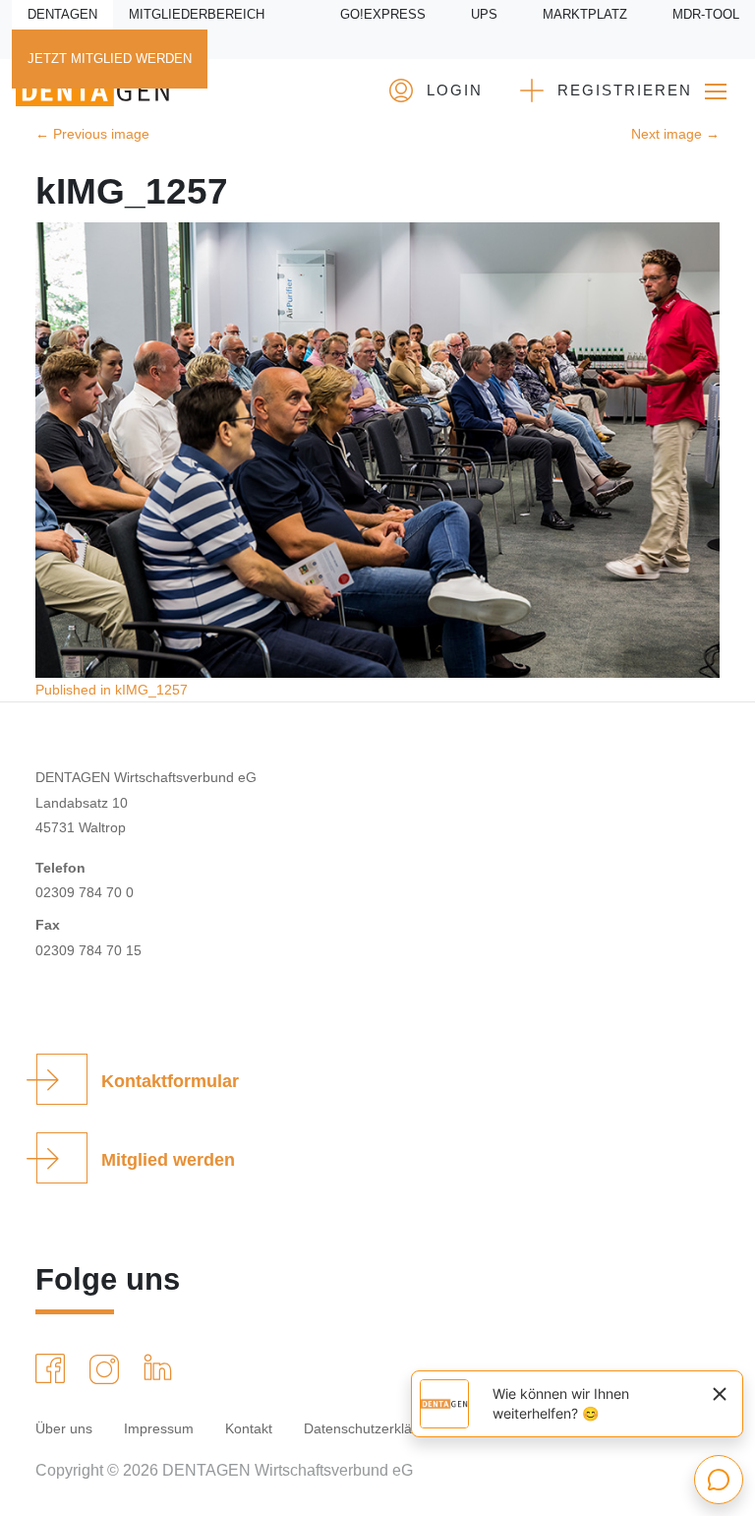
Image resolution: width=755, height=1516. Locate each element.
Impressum (159, 1428)
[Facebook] (54, 1368)
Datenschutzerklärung (372, 1428)
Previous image (92, 134)
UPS (484, 15)
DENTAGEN (62, 15)
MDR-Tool (705, 15)
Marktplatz (585, 15)
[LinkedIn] (162, 1367)
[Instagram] (108, 1369)
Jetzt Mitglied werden (110, 59)
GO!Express (383, 15)
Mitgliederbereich (196, 15)
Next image (675, 134)
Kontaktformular (170, 1081)
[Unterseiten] (715, 91)
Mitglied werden (168, 1160)
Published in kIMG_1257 (111, 689)
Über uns (63, 1428)
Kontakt (248, 1428)
